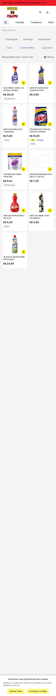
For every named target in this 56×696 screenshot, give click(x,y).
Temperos (36, 22)
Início (4, 30)
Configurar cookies (38, 691)
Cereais (19, 22)
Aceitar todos (15, 691)
